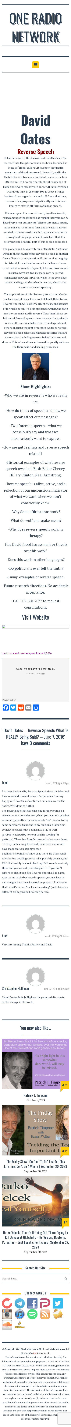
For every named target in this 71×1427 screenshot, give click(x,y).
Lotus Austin (41, 1353)
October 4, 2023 (36, 1100)
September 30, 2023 (35, 1171)
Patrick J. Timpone (35, 1095)
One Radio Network (35, 27)
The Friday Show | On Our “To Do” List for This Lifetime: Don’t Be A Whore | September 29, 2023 (35, 1164)
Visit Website (35, 617)
